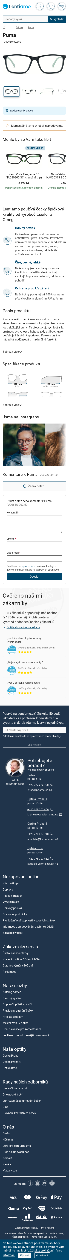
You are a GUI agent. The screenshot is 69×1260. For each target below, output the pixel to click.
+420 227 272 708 (38, 784)
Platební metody (12, 895)
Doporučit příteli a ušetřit (17, 1004)
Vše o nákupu (11, 883)
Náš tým (8, 1139)
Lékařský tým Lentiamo (17, 1146)
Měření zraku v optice (15, 1023)
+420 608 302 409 (38, 809)
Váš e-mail (13, 552)
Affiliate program (13, 1017)
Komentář (13, 512)
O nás (6, 1133)
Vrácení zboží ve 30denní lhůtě (21, 959)
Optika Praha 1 (37, 799)
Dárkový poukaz (12, 908)
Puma (31, 27)
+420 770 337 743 (38, 834)
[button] (11, 91)
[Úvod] (4, 27)
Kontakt (7, 1158)
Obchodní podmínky (15, 914)
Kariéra (7, 1164)
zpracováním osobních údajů (45, 736)
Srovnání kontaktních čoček (19, 1113)
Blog (5, 1107)
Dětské (19, 27)
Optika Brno (35, 848)
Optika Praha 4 (37, 824)
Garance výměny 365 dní (18, 965)
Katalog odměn (12, 992)
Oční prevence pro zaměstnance (22, 1029)
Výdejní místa (11, 902)
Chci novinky (34, 744)
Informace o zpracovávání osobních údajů (28, 926)
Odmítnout (42, 1255)
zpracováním (29, 566)
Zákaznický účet (12, 933)
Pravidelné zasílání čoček (18, 1010)
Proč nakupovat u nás (16, 1152)
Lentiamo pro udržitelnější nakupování (26, 1035)
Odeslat (34, 576)
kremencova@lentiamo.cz (42, 814)
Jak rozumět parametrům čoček (22, 1101)
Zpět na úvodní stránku (26, 1227)
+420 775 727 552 (38, 858)
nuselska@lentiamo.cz (40, 839)
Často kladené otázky (15, 953)
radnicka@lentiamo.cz (40, 863)
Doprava (8, 889)
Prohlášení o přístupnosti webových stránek (29, 920)
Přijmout (24, 1255)
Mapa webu (10, 1170)
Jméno (11, 538)
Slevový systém (12, 998)
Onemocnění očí (12, 1094)
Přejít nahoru (47, 1227)
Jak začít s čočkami (15, 1088)
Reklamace (9, 972)
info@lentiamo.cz (37, 789)
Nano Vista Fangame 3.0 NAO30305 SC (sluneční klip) (24, 176)
